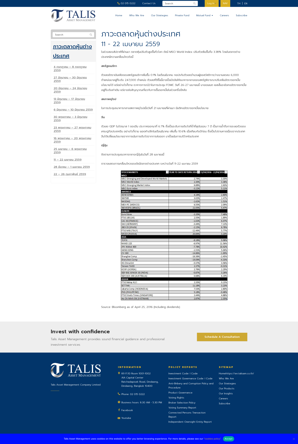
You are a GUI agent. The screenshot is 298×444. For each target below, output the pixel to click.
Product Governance (180, 392)
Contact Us (149, 3)
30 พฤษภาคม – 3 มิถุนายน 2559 (70, 118)
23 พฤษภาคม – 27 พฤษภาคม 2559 (72, 129)
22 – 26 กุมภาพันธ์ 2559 (70, 174)
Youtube (126, 418)
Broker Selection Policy (181, 402)
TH (238, 3)
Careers (224, 15)
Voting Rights (176, 397)
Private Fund (182, 15)
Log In (210, 3)
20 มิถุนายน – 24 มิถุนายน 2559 (70, 90)
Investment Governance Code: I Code (190, 378)
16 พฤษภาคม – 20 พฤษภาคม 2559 (72, 140)
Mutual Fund (203, 15)
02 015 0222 (127, 3)
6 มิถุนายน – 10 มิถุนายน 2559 (73, 110)
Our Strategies (159, 15)
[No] (293, 439)
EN (245, 3)
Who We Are (136, 15)
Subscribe (241, 15)
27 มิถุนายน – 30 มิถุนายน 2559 (70, 79)
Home (118, 15)
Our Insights (226, 393)
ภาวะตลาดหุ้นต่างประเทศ (72, 51)
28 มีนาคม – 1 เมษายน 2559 (72, 167)
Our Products (226, 388)
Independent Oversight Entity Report (190, 422)
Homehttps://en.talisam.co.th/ (236, 373)
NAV (225, 3)
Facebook (127, 410)
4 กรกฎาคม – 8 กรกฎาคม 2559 (70, 68)
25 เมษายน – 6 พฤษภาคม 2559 (70, 151)
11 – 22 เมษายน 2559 (68, 160)
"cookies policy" (212, 438)
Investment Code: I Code (183, 373)
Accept (229, 438)
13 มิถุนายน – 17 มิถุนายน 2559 (69, 101)
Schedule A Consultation (222, 337)
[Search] (91, 35)
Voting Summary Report (182, 408)
